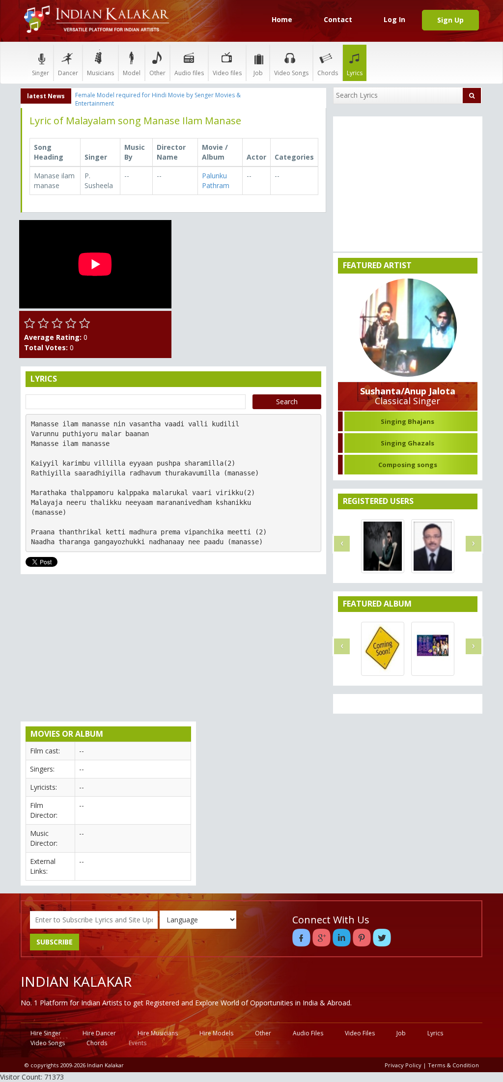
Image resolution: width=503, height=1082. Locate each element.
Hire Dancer (99, 1033)
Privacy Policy (403, 1065)
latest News (46, 96)
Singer (40, 73)
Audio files (189, 73)
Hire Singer (45, 1033)
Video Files (360, 1033)
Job (258, 73)
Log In (394, 19)
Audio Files (308, 1033)
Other (157, 73)
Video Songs (291, 73)
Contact (338, 19)
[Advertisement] (251, 281)
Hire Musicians (158, 1033)
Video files (227, 73)
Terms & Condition (453, 1065)
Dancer (68, 73)
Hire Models (216, 1033)
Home (282, 19)
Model (131, 73)
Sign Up (450, 20)
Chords (327, 73)
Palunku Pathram (215, 180)
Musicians (100, 73)
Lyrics (355, 73)
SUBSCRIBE (54, 941)
